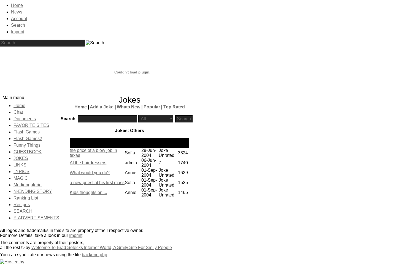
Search (18, 25)
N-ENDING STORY (32, 191)
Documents (24, 118)
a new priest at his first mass (97, 182)
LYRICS (21, 171)
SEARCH (23, 211)
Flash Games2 (27, 138)
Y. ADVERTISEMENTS (36, 217)
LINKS (19, 165)
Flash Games (26, 132)
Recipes (21, 204)
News (16, 12)
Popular (152, 107)
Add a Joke (102, 107)
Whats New (128, 107)
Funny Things (26, 145)
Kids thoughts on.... (88, 192)
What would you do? (90, 172)
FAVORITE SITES (31, 125)
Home (17, 5)
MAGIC (20, 178)
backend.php (94, 254)
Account (19, 18)
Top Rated (174, 107)
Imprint (17, 31)
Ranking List (25, 198)
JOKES (20, 158)
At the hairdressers (88, 162)
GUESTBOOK (27, 151)
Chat (18, 112)
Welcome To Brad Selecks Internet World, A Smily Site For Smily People (101, 247)
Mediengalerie (27, 184)
